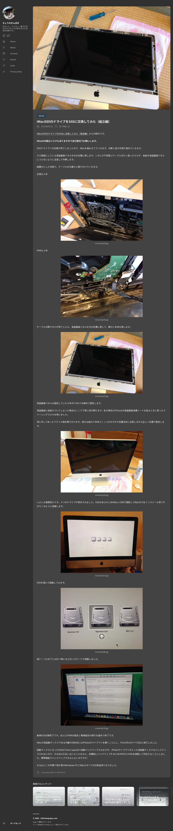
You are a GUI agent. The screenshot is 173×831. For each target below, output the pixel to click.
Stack (40, 824)
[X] (8, 36)
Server (41, 115)
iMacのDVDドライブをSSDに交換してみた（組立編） (74, 121)
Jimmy (47, 824)
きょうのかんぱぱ (11, 22)
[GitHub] (4, 36)
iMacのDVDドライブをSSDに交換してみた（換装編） (63, 133)
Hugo (35, 822)
